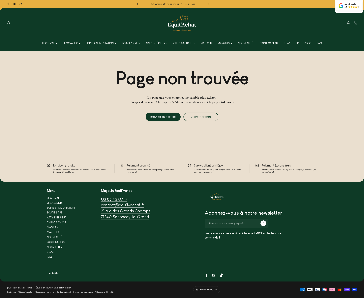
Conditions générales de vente (68, 292)
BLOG (50, 251)
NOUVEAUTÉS (55, 237)
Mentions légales (87, 292)
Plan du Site (52, 273)
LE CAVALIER (54, 202)
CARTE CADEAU (56, 242)
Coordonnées (11, 292)
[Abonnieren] (263, 223)
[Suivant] (208, 4)
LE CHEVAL (53, 198)
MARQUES (53, 232)
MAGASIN (52, 227)
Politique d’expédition (25, 292)
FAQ (49, 256)
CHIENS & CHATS (56, 222)
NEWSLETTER (54, 247)
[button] (349, 6)
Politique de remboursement (45, 292)
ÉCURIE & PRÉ (54, 212)
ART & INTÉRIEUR (56, 217)
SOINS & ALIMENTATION (61, 207)
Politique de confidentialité (104, 292)
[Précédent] (138, 4)
